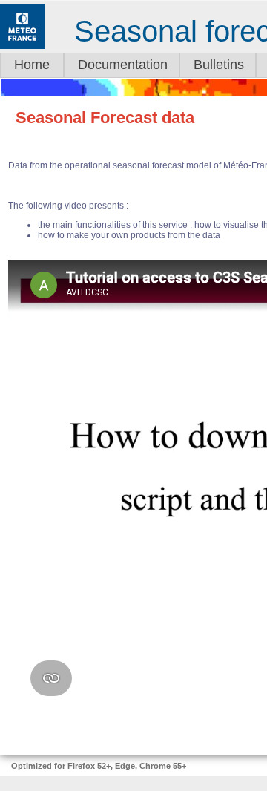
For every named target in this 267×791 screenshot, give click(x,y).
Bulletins (219, 64)
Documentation (123, 64)
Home (32, 64)
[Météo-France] (22, 46)
